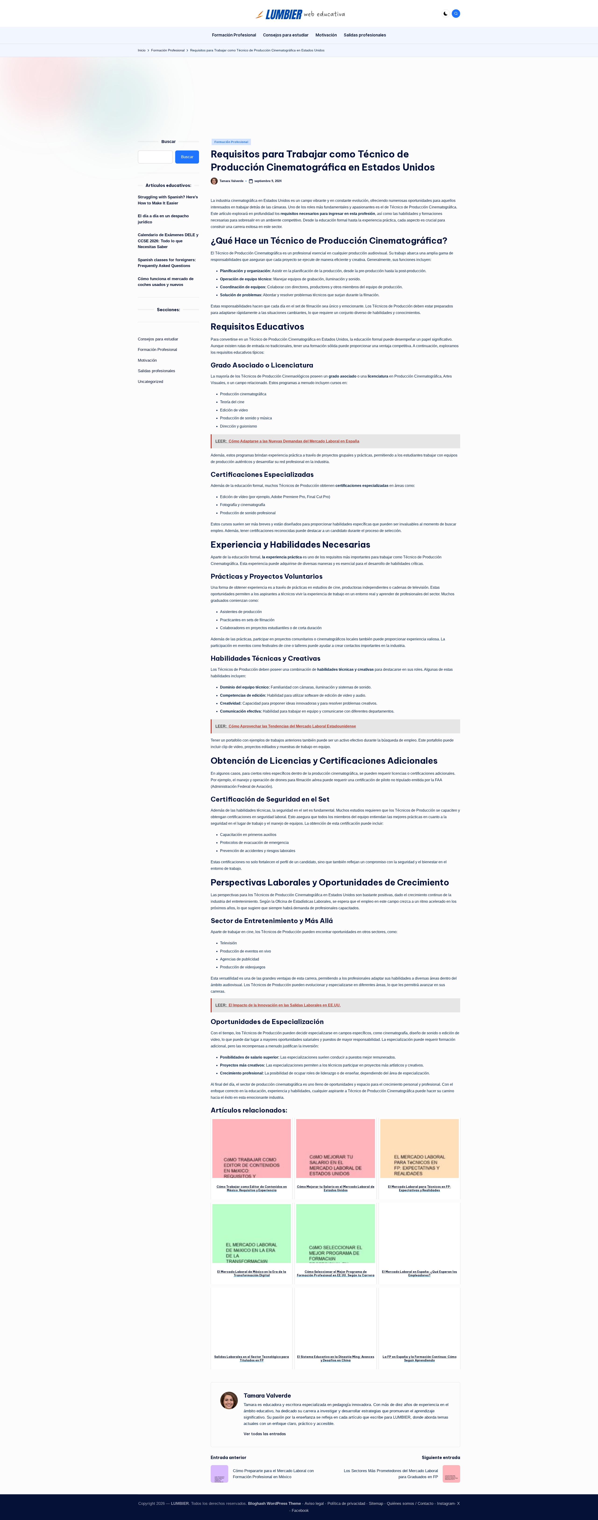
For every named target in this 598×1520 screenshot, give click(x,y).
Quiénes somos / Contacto (410, 1503)
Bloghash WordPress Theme (274, 1503)
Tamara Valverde (267, 1395)
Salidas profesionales (156, 371)
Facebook (300, 1510)
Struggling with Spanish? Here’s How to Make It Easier (168, 200)
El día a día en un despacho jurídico (163, 219)
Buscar (168, 141)
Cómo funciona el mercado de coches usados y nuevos (165, 282)
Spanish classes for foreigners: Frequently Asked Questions (167, 263)
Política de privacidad (346, 1503)
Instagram (446, 1503)
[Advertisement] (299, 92)
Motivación (147, 360)
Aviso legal (314, 1503)
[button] (265, 1433)
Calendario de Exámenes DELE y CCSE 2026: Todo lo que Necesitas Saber (168, 241)
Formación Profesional (231, 142)
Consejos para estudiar (158, 339)
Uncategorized (150, 381)
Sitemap (376, 1503)
